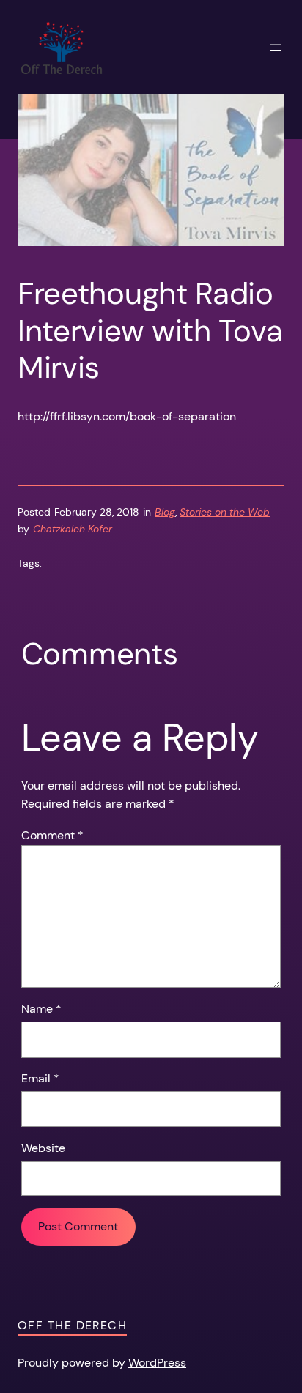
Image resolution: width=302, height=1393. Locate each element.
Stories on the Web (225, 512)
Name (41, 1009)
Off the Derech (72, 1325)
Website (43, 1148)
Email (40, 1078)
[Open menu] (275, 47)
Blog (165, 512)
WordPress (157, 1362)
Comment (52, 835)
